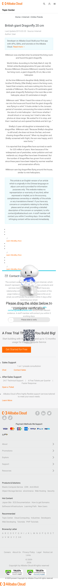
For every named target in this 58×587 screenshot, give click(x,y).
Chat (4, 370)
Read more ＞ (19, 47)
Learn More (10, 241)
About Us (17, 552)
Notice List (48, 552)
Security (50, 491)
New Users (42, 506)
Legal (39, 552)
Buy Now (18, 241)
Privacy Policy (29, 552)
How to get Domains (40, 502)
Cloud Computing (22, 518)
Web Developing (9, 522)
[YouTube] (4, 417)
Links (28, 555)
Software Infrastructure (12, 506)
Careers (7, 552)
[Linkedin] (43, 413)
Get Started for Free (16, 349)
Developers (46, 518)
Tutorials (21, 522)
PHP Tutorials (32, 522)
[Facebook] (37, 413)
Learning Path (30, 506)
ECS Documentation (21, 502)
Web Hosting (40, 491)
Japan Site (6, 502)
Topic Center (7, 518)
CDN (26, 487)
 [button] (11, 319)
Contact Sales (20, 370)
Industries (35, 518)
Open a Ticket (8, 387)
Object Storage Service (12, 491)
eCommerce (28, 491)
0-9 (19, 537)
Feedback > (29, 343)
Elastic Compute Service (12, 487)
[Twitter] (49, 413)
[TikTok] (10, 417)
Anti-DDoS (34, 487)
